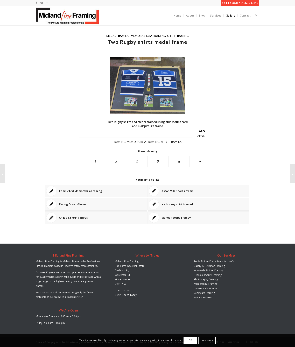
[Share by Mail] (199, 161)
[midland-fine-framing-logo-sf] (68, 15)
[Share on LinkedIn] (178, 161)
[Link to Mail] (47, 2)
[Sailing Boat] (2, 173)
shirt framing (178, 36)
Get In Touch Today (126, 294)
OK (190, 340)
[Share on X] (116, 161)
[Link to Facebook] (36, 2)
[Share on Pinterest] (158, 161)
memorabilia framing (143, 142)
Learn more (207, 340)
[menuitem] (177, 15)
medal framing (118, 36)
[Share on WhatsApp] (137, 161)
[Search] (256, 15)
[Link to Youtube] (41, 2)
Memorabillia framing (148, 36)
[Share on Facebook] (95, 161)
